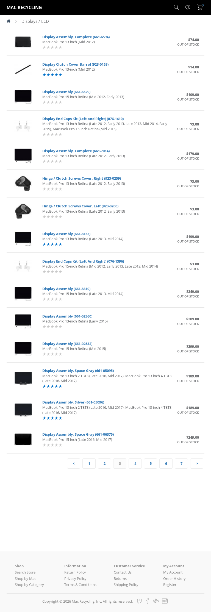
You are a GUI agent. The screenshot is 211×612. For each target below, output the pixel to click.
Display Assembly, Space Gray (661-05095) (78, 370)
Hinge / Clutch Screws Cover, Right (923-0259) (81, 178)
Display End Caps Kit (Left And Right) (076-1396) (83, 261)
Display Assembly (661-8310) (66, 288)
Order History (174, 578)
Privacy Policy (75, 578)
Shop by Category (29, 584)
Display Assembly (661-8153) (66, 233)
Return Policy (75, 572)
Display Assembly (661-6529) (66, 91)
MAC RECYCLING (24, 7)
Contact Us (123, 572)
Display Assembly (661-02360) (67, 316)
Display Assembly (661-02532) (67, 343)
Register (169, 584)
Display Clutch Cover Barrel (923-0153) (75, 64)
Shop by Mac (25, 578)
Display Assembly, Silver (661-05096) (73, 402)
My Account (173, 572)
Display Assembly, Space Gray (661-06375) (78, 434)
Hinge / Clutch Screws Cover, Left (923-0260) (80, 206)
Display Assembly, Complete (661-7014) (76, 150)
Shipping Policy (126, 584)
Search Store (25, 572)
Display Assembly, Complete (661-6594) (76, 36)
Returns (120, 578)
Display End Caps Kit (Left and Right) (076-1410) (83, 118)
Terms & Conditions (80, 584)
